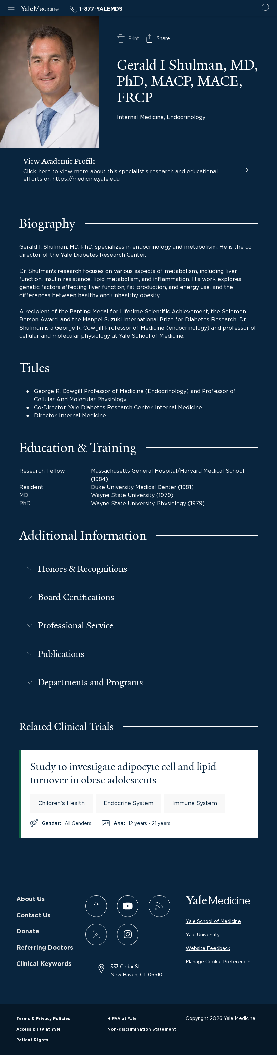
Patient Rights (32, 1040)
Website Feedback (208, 948)
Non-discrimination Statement (141, 1029)
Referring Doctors (44, 948)
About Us (30, 899)
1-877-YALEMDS (100, 9)
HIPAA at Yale (122, 1019)
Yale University (203, 934)
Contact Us (33, 915)
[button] (138, 569)
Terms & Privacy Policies (43, 1019)
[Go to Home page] (40, 9)
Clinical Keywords (43, 964)
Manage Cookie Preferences (219, 961)
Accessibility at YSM (38, 1029)
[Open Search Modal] (266, 8)
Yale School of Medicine (213, 921)
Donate (27, 932)
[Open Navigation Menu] (11, 8)
